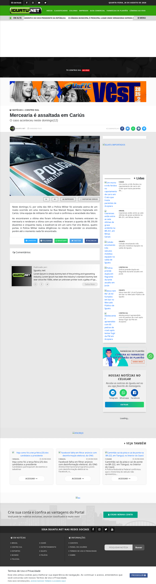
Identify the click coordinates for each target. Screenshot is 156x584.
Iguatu (43, 551)
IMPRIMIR (69, 199)
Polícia (44, 555)
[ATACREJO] (78, 432)
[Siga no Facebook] (27, 3)
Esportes (15, 551)
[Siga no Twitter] (45, 3)
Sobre (72, 555)
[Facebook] (41, 284)
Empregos (83, 11)
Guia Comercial (97, 11)
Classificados (61, 11)
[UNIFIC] (78, 91)
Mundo (15, 555)
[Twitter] (47, 284)
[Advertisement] (78, 39)
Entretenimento (48, 547)
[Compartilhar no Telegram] (138, 128)
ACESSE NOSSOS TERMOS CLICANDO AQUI (48, 581)
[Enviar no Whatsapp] (133, 128)
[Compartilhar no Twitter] (128, 128)
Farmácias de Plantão (117, 11)
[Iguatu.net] (26, 10)
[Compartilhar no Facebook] (122, 128)
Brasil (14, 543)
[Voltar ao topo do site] (152, 350)
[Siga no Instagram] (33, 3)
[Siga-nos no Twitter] (105, 529)
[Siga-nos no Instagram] (99, 529)
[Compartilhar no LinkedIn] (144, 128)
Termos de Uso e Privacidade (83, 551)
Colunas (73, 11)
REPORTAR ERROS (90, 199)
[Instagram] (35, 284)
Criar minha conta (121, 514)
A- (46, 199)
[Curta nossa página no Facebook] (93, 529)
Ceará (43, 543)
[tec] (78, 497)
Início (50, 11)
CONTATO (73, 543)
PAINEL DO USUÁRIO (78, 547)
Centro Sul (16, 547)
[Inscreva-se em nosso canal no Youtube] (112, 529)
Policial (15, 559)
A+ (55, 199)
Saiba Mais (90, 284)
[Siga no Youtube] (39, 3)
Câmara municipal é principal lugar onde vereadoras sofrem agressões (102, 18)
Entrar (17, 3)
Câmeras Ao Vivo (138, 11)
